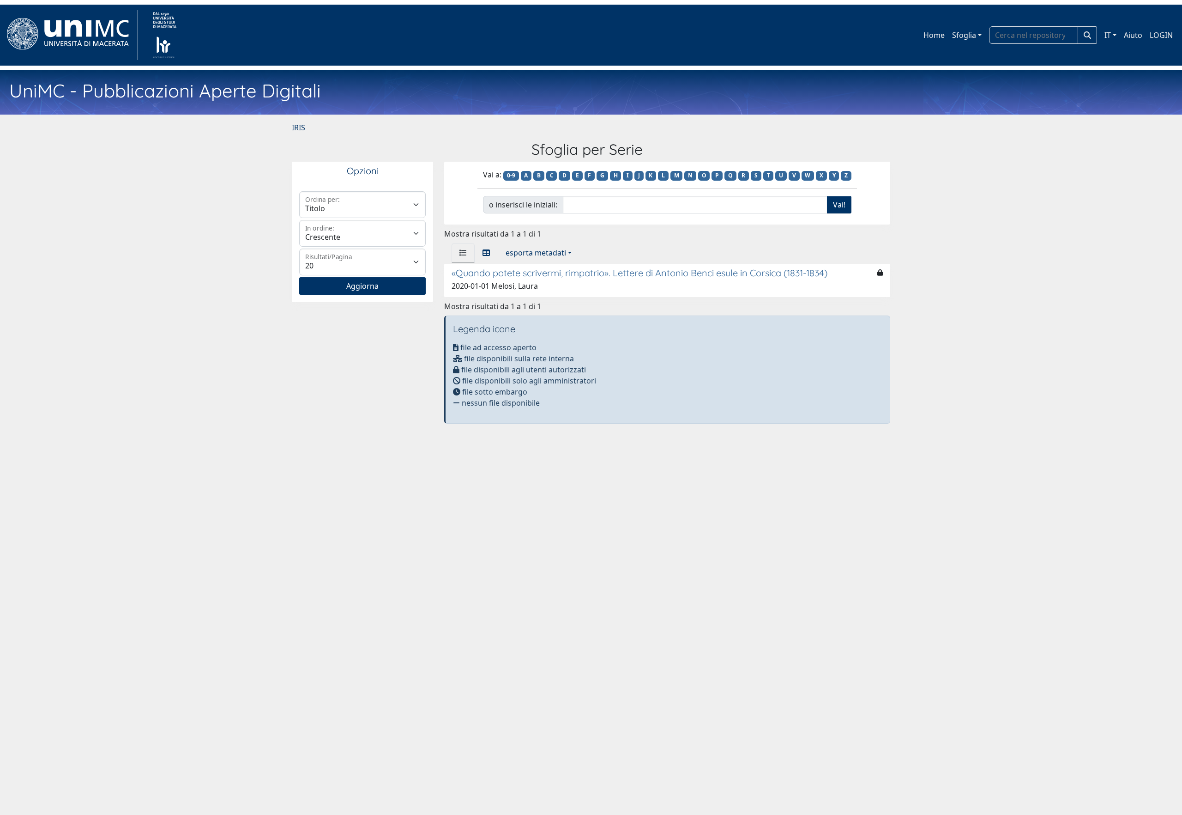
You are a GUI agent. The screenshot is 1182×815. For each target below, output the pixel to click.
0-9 (511, 175)
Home (934, 35)
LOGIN (1161, 35)
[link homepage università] (164, 35)
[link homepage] (72, 35)
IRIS (298, 127)
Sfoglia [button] (964, 35)
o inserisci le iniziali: (523, 205)
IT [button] (1107, 35)
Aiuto (1133, 35)
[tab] (463, 252)
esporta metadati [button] (536, 253)
